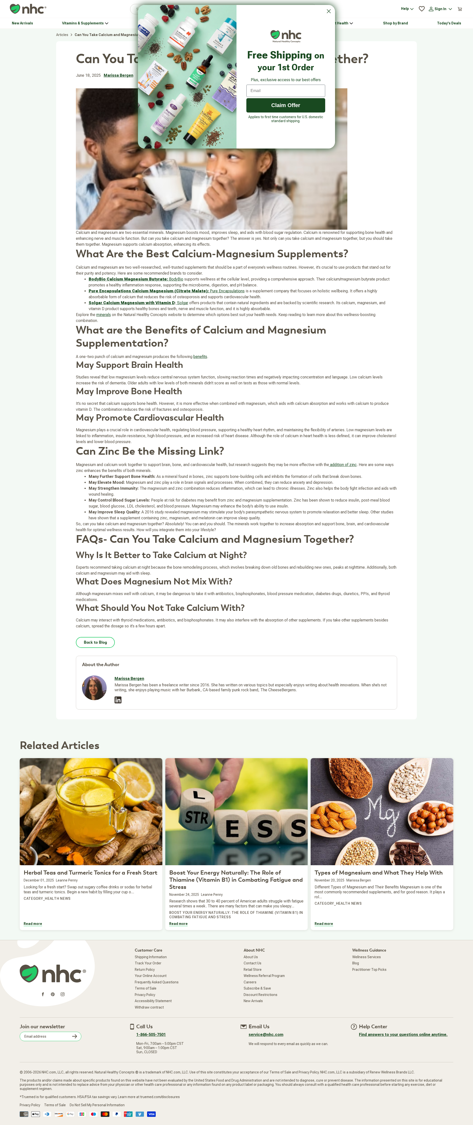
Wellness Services (366, 957)
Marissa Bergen (118, 75)
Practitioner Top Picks (369, 970)
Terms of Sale (145, 988)
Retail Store (253, 970)
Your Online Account (151, 976)
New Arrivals (253, 1001)
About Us (251, 957)
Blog (355, 963)
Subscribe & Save (257, 988)
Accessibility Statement (153, 1001)
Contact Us (252, 963)
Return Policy (145, 970)
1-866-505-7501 (151, 1034)
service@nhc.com (266, 1034)
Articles (62, 35)
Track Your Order (148, 963)
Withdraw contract (149, 1007)
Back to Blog (95, 642)
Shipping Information (151, 957)
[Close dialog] (328, 11)
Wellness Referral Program (264, 976)
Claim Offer (285, 105)
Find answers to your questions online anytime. (403, 1034)
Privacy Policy (145, 995)
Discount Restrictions (260, 995)
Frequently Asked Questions (157, 982)
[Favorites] (422, 9)
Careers (250, 982)
